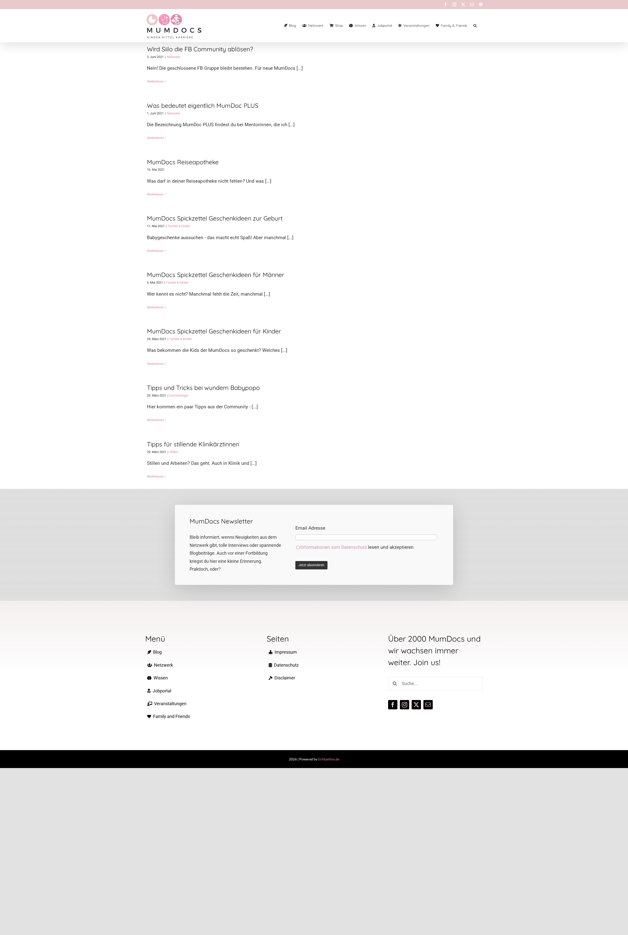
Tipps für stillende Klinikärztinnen (193, 444)
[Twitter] (463, 4)
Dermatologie (179, 395)
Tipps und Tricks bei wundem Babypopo (203, 387)
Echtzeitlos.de (328, 759)
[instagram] (404, 704)
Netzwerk (173, 57)
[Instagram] (454, 4)
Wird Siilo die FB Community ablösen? (200, 49)
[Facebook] (445, 4)
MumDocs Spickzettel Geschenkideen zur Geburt (215, 218)
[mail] (428, 704)
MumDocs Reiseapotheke (183, 162)
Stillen (174, 452)
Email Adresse (310, 528)
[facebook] (392, 704)
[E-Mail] (472, 4)
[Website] (481, 4)
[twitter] (416, 704)
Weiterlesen (155, 81)
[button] (475, 25)
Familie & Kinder (179, 226)
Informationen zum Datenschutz (334, 547)
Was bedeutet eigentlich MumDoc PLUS (202, 105)
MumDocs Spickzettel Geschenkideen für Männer (215, 274)
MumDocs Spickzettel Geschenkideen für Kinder (214, 331)
